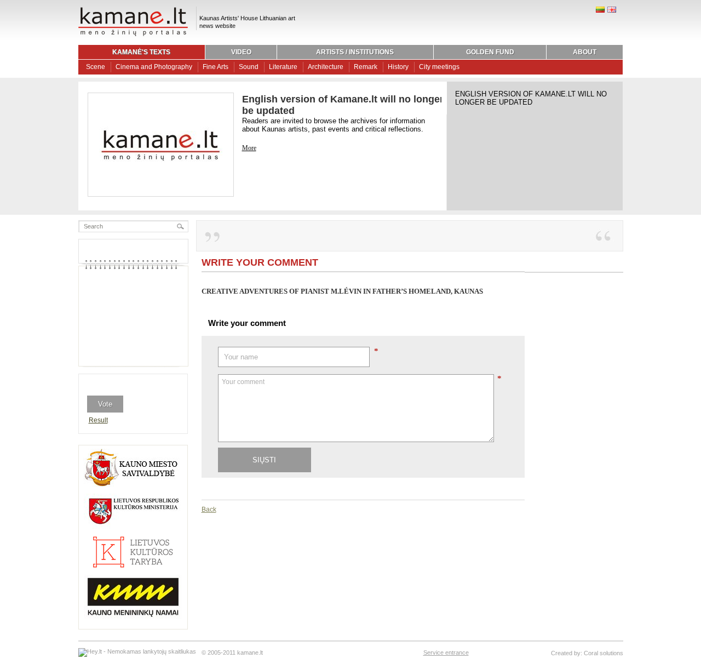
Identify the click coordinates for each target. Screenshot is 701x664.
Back (209, 509)
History (398, 67)
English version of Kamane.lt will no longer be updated (531, 98)
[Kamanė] (133, 34)
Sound (248, 67)
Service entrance (446, 652)
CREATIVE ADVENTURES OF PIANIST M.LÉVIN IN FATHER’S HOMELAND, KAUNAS (342, 291)
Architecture (325, 67)
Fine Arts (215, 67)
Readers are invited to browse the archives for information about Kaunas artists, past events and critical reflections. (333, 125)
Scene (95, 67)
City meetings (439, 67)
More (249, 148)
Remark (365, 67)
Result (98, 420)
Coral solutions (603, 653)
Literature (283, 67)
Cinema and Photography (154, 67)
